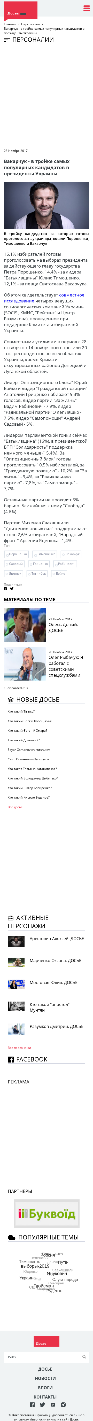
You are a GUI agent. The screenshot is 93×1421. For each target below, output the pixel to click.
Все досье (15, 807)
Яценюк (15, 573)
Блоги (45, 1388)
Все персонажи (19, 1047)
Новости (45, 1378)
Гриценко (40, 563)
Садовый (16, 563)
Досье (45, 1369)
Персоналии (30, 24)
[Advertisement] (46, 95)
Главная (10, 24)
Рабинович (66, 563)
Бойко (60, 573)
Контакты (45, 1397)
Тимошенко (46, 554)
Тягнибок (39, 573)
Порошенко (18, 554)
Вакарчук (73, 554)
